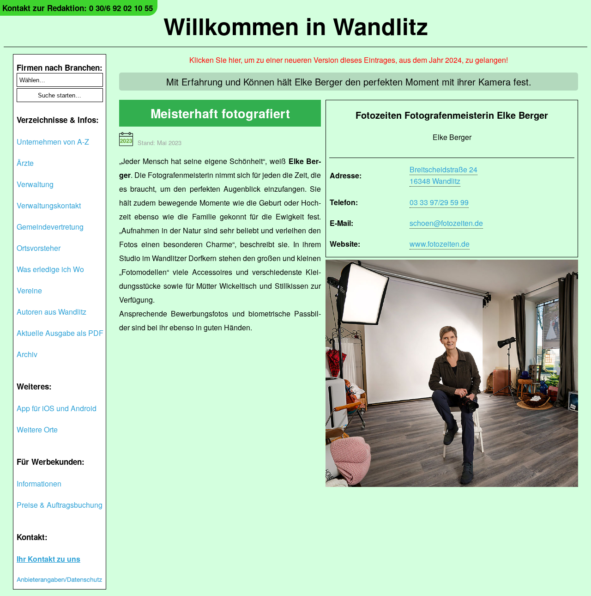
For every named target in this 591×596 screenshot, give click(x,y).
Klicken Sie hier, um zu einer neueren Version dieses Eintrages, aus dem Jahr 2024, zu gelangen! (348, 60)
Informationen (39, 483)
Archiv (27, 354)
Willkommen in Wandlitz (295, 25)
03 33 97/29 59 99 (439, 202)
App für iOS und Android (56, 408)
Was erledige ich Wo (50, 269)
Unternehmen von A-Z (53, 141)
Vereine (29, 290)
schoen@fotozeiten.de (446, 223)
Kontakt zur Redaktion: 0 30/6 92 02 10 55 (77, 7)
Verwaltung (35, 184)
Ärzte (25, 163)
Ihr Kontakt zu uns (48, 558)
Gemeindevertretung (50, 226)
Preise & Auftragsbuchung (60, 504)
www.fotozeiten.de (440, 243)
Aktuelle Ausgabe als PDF (60, 333)
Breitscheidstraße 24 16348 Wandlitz (443, 175)
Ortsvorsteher (38, 248)
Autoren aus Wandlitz (51, 311)
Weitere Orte (37, 429)
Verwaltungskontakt (49, 205)
